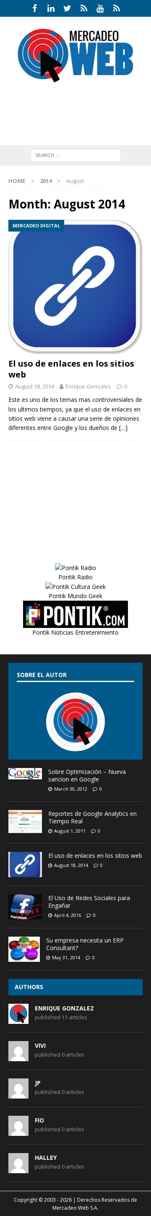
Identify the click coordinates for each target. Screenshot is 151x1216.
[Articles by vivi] (18, 1056)
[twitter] (67, 8)
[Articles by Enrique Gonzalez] (18, 1019)
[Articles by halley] (18, 1168)
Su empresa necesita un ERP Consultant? (85, 944)
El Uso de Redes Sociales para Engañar (89, 901)
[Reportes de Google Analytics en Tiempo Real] (25, 821)
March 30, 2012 (70, 789)
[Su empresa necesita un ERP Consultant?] (24, 949)
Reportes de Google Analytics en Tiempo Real (92, 817)
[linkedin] (51, 8)
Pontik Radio (75, 577)
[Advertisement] (79, 123)
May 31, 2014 (66, 957)
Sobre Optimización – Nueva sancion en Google (87, 775)
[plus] (83, 8)
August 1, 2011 (70, 831)
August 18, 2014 (34, 386)
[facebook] (34, 8)
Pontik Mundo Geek (75, 596)
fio (39, 1120)
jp (38, 1083)
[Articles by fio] (18, 1131)
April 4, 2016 (67, 915)
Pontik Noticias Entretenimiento (75, 632)
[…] (123, 428)
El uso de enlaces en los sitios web (71, 369)
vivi (40, 1045)
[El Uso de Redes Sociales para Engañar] (25, 906)
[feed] (116, 8)
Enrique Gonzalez (88, 386)
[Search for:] (76, 155)
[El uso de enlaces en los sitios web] (75, 287)
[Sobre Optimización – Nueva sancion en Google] (25, 773)
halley (46, 1157)
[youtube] (100, 8)
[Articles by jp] (18, 1094)
